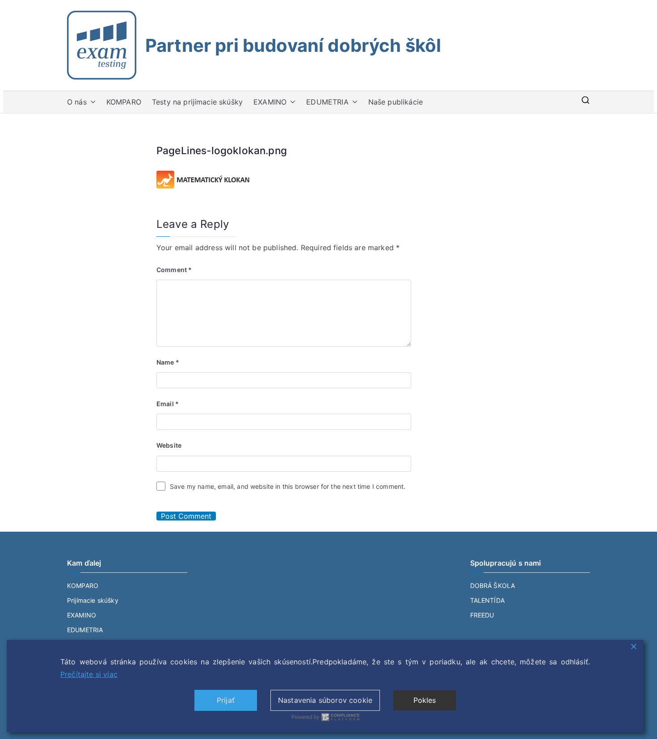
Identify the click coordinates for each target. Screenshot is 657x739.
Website (168, 445)
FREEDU (482, 615)
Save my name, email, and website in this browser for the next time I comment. (287, 486)
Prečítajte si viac (89, 674)
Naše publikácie (395, 101)
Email (167, 403)
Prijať (226, 700)
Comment (174, 269)
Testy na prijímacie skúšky (197, 101)
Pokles (424, 700)
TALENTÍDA (487, 600)
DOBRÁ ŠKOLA (492, 585)
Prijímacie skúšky (92, 600)
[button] (91, 102)
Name (167, 362)
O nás (77, 101)
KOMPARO (123, 101)
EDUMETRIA (327, 101)
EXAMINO (269, 101)
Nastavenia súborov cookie (325, 700)
